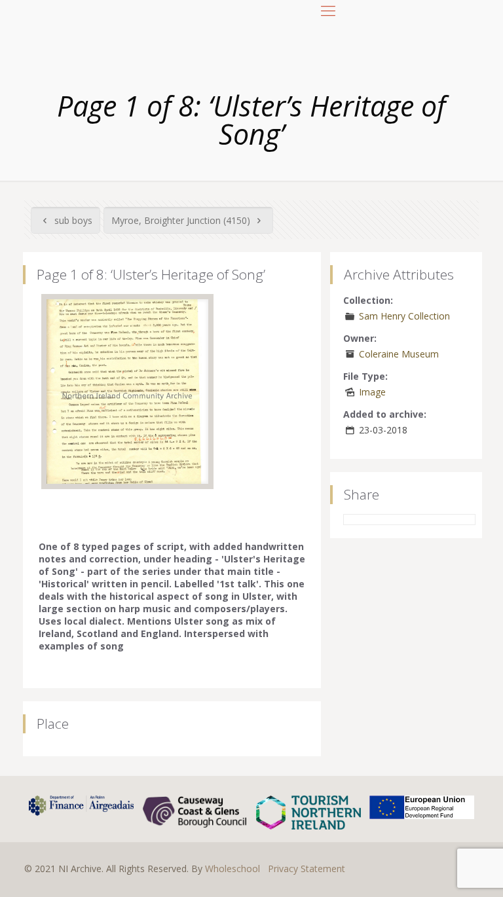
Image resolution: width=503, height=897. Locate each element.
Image (372, 392)
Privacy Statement (306, 868)
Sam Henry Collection (404, 316)
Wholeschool (232, 868)
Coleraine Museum (399, 354)
